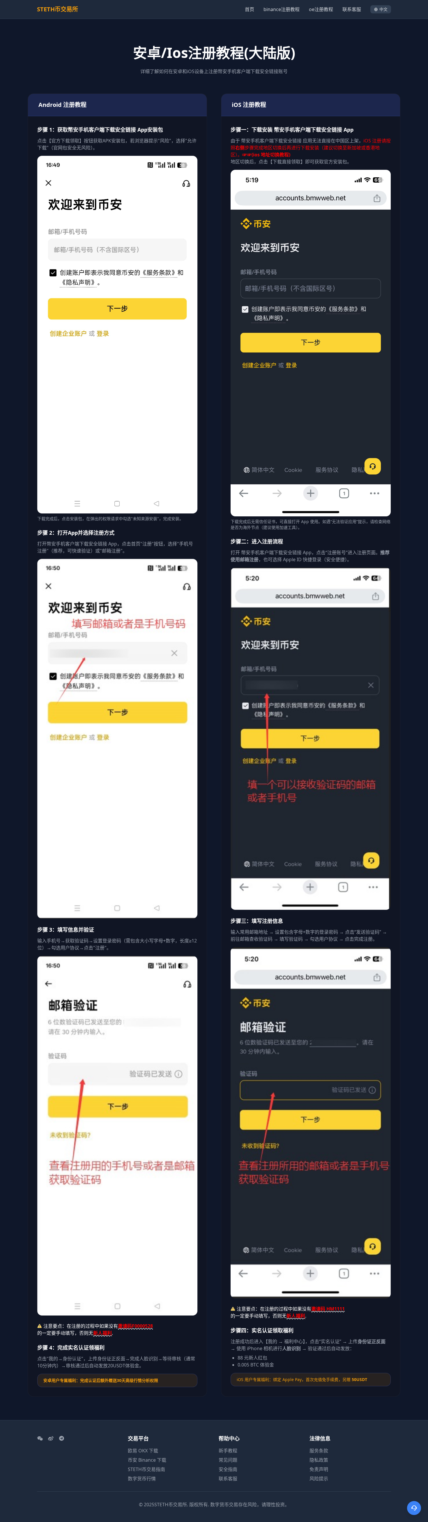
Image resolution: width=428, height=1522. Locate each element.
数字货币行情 (142, 1478)
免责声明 (318, 1469)
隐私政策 (318, 1460)
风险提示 (318, 1478)
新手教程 (228, 1450)
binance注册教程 (281, 9)
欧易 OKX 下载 (143, 1450)
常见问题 (228, 1460)
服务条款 (318, 1450)
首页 (249, 9)
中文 (383, 9)
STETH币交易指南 (146, 1469)
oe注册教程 (321, 9)
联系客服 (351, 9)
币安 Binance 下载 (147, 1460)
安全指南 (228, 1469)
